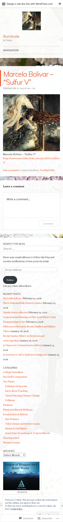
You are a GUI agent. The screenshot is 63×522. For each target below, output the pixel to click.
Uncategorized (11, 437)
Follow (10, 280)
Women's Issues (11, 442)
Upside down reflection (15, 312)
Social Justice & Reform (15, 414)
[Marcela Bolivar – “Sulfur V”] (31, 150)
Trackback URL (47, 170)
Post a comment (11, 170)
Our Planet (9, 381)
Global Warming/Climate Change (22, 395)
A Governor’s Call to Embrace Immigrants (25, 354)
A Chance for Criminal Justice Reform (23, 345)
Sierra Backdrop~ (12, 298)
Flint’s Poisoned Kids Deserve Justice (22, 303)
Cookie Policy (16, 508)
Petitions (8, 404)
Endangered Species (16, 386)
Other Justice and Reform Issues (22, 423)
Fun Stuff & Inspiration (15, 376)
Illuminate (11, 36)
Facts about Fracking (16, 390)
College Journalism (13, 372)
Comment (48, 223)
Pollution (10, 400)
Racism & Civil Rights (16, 428)
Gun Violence (12, 419)
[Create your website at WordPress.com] (31, 4)
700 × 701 (31, 88)
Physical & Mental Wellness (18, 409)
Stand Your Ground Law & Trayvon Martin (27, 433)
